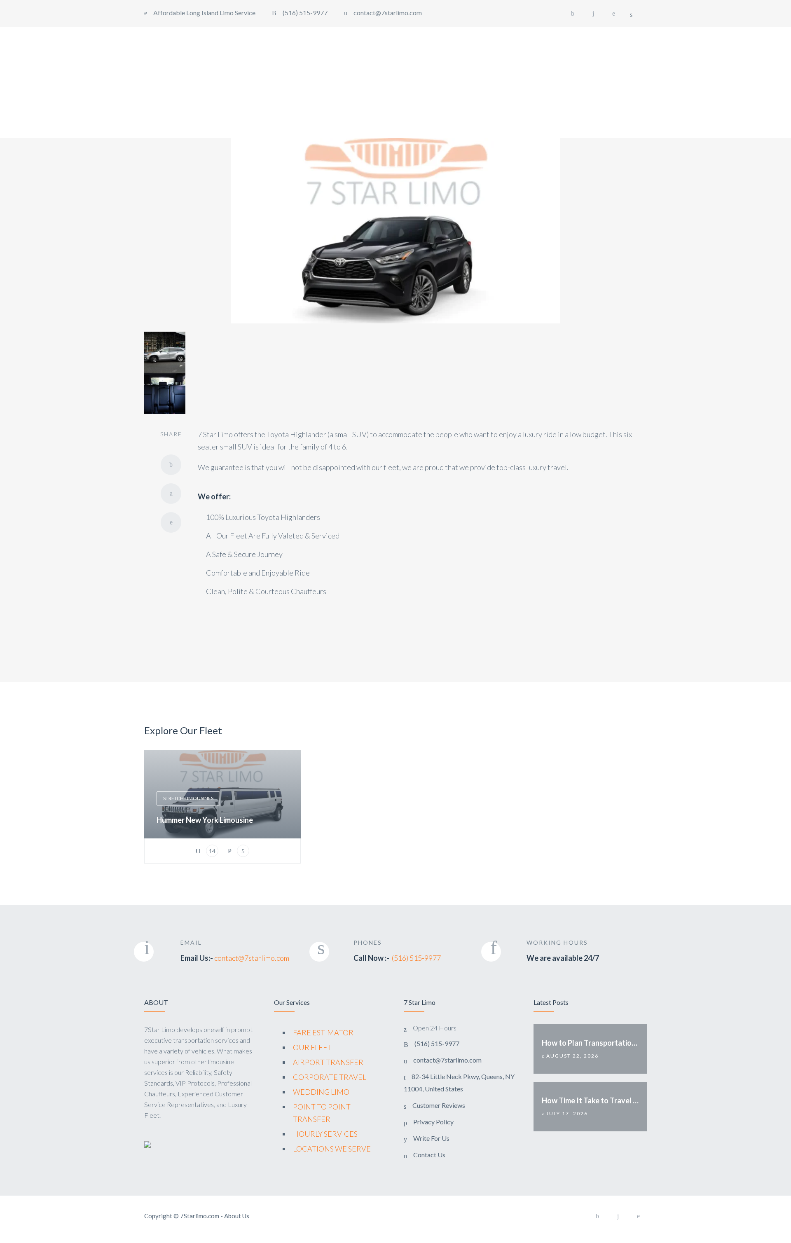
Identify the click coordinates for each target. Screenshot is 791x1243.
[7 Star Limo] (48, 50)
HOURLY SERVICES (325, 1133)
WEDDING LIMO (321, 1091)
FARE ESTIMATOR (323, 1032)
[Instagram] (593, 13)
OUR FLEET (312, 1047)
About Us (236, 1216)
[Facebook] (572, 13)
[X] (171, 493)
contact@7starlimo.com (251, 957)
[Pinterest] (614, 13)
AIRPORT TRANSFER (328, 1062)
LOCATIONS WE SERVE (332, 1148)
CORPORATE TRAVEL (329, 1076)
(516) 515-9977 (416, 957)
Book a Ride (752, 49)
